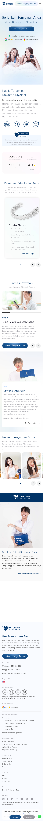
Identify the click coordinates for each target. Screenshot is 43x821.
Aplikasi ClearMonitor (9, 747)
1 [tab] (20, 483)
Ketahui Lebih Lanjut (27, 253)
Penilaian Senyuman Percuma (28, 573)
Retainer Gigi (9, 729)
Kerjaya (4, 767)
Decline (29, 817)
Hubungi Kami (7, 764)
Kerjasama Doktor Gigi (10, 750)
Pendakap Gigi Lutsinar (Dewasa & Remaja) (19, 720)
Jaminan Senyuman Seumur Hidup (14, 744)
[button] (38, 345)
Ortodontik (6, 718)
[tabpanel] (22, 228)
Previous (32, 264)
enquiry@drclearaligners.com (16, 673)
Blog (4, 775)
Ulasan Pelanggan (8, 741)
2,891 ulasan (15, 707)
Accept (15, 817)
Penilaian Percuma (26, 4)
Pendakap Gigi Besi (11, 726)
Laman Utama (7, 758)
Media (4, 778)
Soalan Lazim (6, 781)
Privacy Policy (27, 814)
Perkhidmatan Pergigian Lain (12, 732)
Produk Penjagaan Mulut (10, 790)
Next (38, 264)
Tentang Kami (7, 761)
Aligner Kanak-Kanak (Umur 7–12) (16, 723)
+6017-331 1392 (15, 666)
